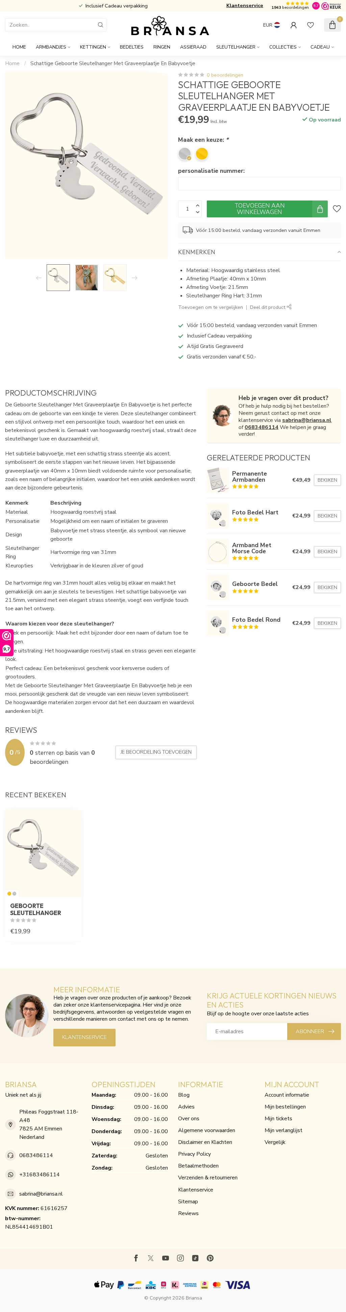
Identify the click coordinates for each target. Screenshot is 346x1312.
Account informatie (287, 1095)
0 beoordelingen (225, 75)
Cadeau (320, 47)
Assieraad (193, 47)
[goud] (9, 893)
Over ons (188, 1118)
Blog (184, 1095)
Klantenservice (244, 5)
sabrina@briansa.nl (306, 420)
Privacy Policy (194, 1154)
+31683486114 (39, 1174)
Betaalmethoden (198, 1166)
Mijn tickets (278, 1118)
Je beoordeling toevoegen (156, 752)
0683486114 (261, 427)
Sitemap (188, 1201)
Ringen (161, 47)
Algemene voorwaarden (206, 1130)
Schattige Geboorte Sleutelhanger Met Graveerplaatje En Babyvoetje (112, 63)
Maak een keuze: (203, 140)
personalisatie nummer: (211, 171)
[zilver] (14, 893)
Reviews (188, 1213)
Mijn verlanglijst (283, 1130)
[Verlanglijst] (310, 25)
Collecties (283, 47)
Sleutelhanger (235, 47)
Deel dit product (268, 307)
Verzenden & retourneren (208, 1177)
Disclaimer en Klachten (205, 1142)
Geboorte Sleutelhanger (35, 909)
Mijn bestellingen (285, 1106)
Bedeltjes (132, 47)
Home (19, 47)
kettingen (93, 47)
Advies (186, 1106)
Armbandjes (51, 47)
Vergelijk (275, 1142)
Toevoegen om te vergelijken (210, 307)
